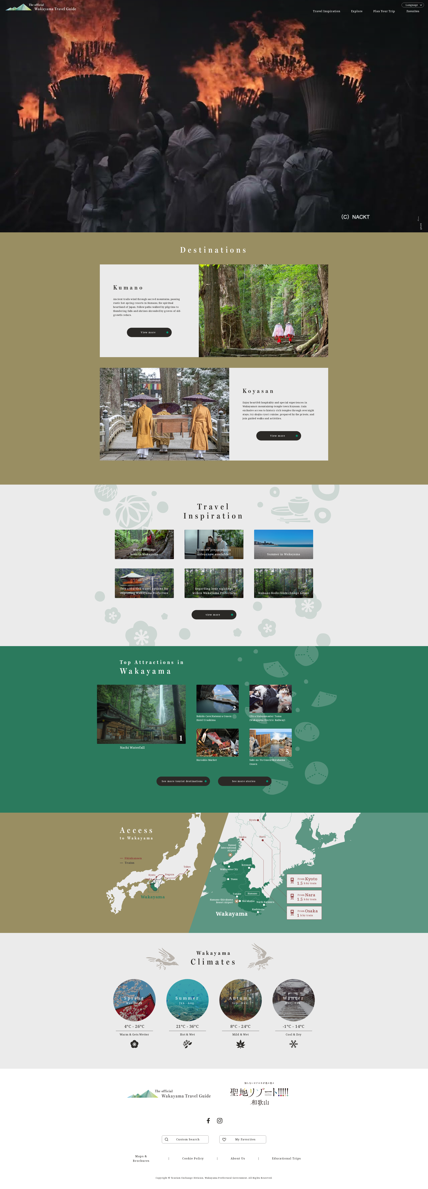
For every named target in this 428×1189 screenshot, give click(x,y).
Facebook (208, 1121)
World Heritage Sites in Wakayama (144, 552)
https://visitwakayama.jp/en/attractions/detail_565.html (270, 747)
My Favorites (245, 1139)
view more (213, 614)
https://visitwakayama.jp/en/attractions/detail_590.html (270, 703)
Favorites (413, 11)
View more (148, 332)
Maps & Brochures (141, 1158)
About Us (238, 1158)
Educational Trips (286, 1158)
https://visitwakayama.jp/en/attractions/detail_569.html (217, 703)
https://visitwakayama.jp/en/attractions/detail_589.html (217, 747)
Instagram (220, 1121)
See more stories (243, 781)
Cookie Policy (193, 1158)
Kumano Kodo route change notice (283, 593)
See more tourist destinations (182, 781)
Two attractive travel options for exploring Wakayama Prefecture (144, 591)
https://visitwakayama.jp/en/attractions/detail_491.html (153, 725)
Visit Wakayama (40, 7)
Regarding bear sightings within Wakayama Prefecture (214, 591)
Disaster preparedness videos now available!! (214, 552)
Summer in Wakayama (283, 554)
